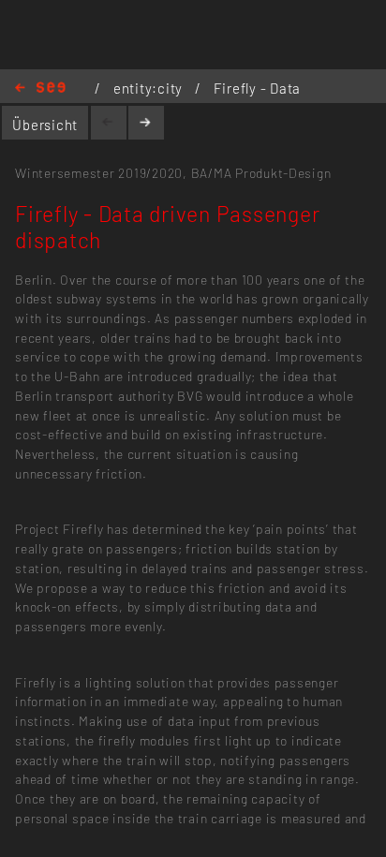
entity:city (149, 88)
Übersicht (45, 124)
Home (40, 88)
